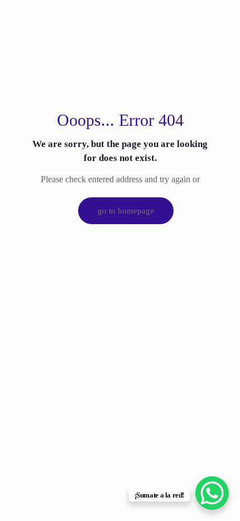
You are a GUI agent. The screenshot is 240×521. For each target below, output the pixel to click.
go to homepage (126, 210)
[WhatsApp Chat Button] (212, 493)
